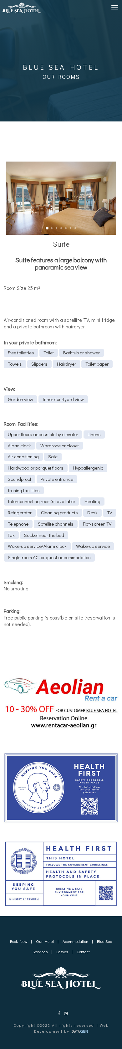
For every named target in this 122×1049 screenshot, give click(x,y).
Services (40, 951)
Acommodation (75, 941)
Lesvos (62, 951)
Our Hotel (45, 941)
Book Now (18, 941)
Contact (83, 951)
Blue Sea (104, 941)
